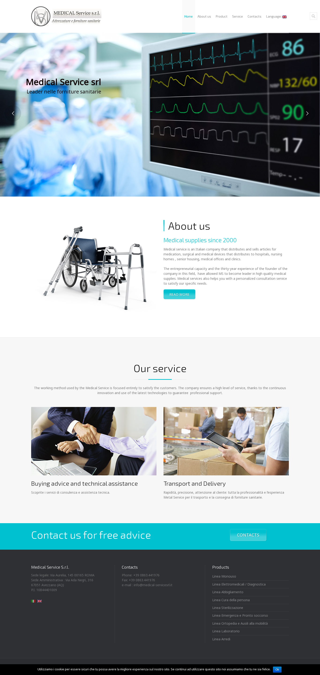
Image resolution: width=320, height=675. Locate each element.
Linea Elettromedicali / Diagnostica (239, 584)
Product (221, 16)
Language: (274, 16)
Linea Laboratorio (226, 631)
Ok (277, 669)
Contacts (254, 16)
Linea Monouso (224, 576)
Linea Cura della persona (231, 600)
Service (237, 16)
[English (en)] (39, 600)
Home (188, 16)
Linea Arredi (221, 639)
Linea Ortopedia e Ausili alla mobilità (240, 623)
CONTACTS (248, 535)
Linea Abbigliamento (227, 592)
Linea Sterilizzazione (227, 607)
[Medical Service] (66, 16)
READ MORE (179, 294)
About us (204, 16)
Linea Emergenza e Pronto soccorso (240, 615)
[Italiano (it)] (33, 600)
